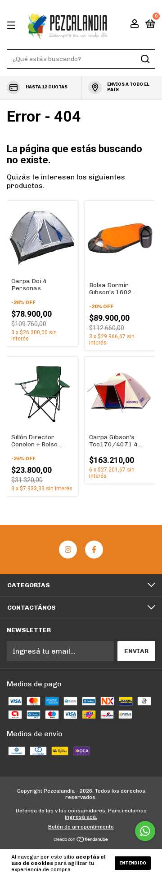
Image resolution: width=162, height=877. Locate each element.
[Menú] (13, 25)
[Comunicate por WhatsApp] (145, 831)
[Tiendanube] (81, 840)
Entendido (132, 863)
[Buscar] (144, 59)
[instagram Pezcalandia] (68, 549)
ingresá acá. (81, 817)
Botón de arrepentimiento (81, 827)
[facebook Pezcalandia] (94, 549)
